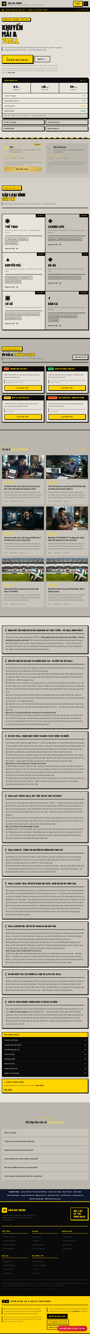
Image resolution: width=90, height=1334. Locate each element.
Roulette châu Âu (38, 1244)
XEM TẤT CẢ (79, 357)
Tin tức (35, 1269)
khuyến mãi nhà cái (27, 1195)
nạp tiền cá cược (53, 1195)
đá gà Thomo (67, 1192)
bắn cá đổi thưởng (13, 1195)
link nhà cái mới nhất (36, 1199)
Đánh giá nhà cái (38, 1261)
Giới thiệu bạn (67, 1248)
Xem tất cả (82, 449)
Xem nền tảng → (23, 169)
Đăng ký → (42, 59)
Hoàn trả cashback (69, 1240)
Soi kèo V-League (9, 1237)
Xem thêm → (8, 1089)
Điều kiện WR (67, 1244)
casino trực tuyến (55, 1192)
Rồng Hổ (35, 1240)
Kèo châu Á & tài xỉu (9, 1240)
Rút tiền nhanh (7, 1269)
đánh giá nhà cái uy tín (53, 1199)
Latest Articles (26, 1192)
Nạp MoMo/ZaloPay (9, 1265)
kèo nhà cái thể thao (40, 1192)
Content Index (14, 1192)
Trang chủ (36, 1273)
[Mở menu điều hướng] (85, 3)
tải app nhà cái (78, 1195)
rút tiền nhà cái (65, 1195)
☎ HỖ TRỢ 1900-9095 (57, 1316)
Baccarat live (37, 1237)
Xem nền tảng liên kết (17, 60)
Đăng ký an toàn (8, 1261)
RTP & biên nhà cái (39, 1248)
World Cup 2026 (8, 1248)
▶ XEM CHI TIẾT (23, 388)
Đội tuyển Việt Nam (9, 1244)
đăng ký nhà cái (41, 1195)
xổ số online (77, 1192)
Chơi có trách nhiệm (39, 1265)
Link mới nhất (7, 1273)
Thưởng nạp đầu (68, 1237)
